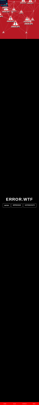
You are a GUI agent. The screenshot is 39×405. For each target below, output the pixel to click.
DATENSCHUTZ (30, 205)
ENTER (6, 205)
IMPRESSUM (17, 205)
